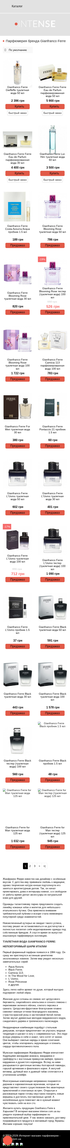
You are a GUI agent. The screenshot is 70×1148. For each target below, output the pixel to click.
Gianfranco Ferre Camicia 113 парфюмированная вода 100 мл (52, 364)
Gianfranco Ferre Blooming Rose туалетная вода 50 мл (52, 228)
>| (44, 866)
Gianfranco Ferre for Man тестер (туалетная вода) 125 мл (52, 832)
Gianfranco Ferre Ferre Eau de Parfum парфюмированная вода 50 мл (52, 91)
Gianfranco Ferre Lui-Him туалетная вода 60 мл (52, 156)
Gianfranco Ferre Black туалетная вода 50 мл (52, 628)
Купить (19, 106)
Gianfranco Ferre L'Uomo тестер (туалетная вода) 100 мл (52, 564)
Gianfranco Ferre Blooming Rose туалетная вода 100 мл (17, 364)
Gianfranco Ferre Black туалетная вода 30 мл (17, 695)
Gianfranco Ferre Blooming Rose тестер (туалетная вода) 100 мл (52, 293)
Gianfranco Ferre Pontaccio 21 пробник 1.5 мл (52, 429)
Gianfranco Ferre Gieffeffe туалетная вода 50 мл (17, 90)
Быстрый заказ (18, 112)
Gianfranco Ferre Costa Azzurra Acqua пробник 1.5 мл (17, 228)
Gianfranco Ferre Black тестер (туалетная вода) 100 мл (17, 763)
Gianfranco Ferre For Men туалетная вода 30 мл (17, 429)
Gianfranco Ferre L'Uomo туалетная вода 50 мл (17, 496)
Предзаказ (17, 245)
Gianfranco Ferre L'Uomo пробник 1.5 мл (17, 629)
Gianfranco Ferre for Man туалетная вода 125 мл (17, 830)
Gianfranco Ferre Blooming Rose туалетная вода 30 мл (17, 295)
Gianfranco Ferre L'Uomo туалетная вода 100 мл (17, 558)
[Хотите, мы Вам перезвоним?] (7, 1140)
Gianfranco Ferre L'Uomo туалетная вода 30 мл (52, 496)
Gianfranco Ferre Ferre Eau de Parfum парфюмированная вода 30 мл (17, 158)
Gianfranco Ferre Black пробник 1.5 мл (52, 762)
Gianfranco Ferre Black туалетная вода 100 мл (52, 696)
